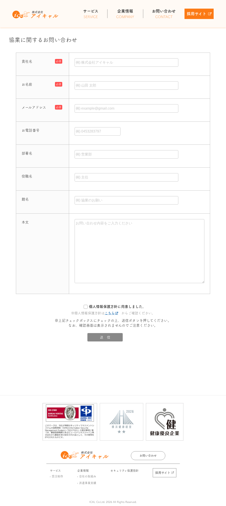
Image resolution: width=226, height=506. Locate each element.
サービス (55, 470)
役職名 (27, 176)
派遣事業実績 (87, 482)
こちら (110, 313)
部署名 (27, 153)
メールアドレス (34, 107)
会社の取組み (87, 476)
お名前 (27, 84)
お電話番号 (31, 130)
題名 (25, 199)
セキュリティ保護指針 (124, 470)
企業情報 (83, 470)
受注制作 (57, 476)
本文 (25, 222)
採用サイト (196, 14)
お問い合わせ (148, 455)
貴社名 (27, 61)
